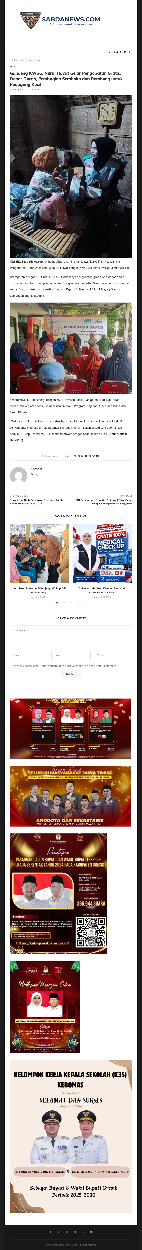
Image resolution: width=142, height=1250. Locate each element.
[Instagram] (114, 52)
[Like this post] (68, 456)
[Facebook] (106, 52)
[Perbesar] (126, 703)
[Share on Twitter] (75, 456)
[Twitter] (109, 52)
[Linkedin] (121, 52)
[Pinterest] (117, 52)
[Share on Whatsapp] (82, 456)
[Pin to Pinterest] (79, 456)
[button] (14, 563)
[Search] (130, 52)
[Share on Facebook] (72, 456)
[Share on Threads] (89, 456)
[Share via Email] (97, 456)
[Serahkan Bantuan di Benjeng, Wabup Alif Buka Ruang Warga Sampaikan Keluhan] (39, 553)
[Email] (125, 52)
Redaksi (23, 89)
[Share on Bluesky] (93, 456)
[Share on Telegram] (86, 456)
